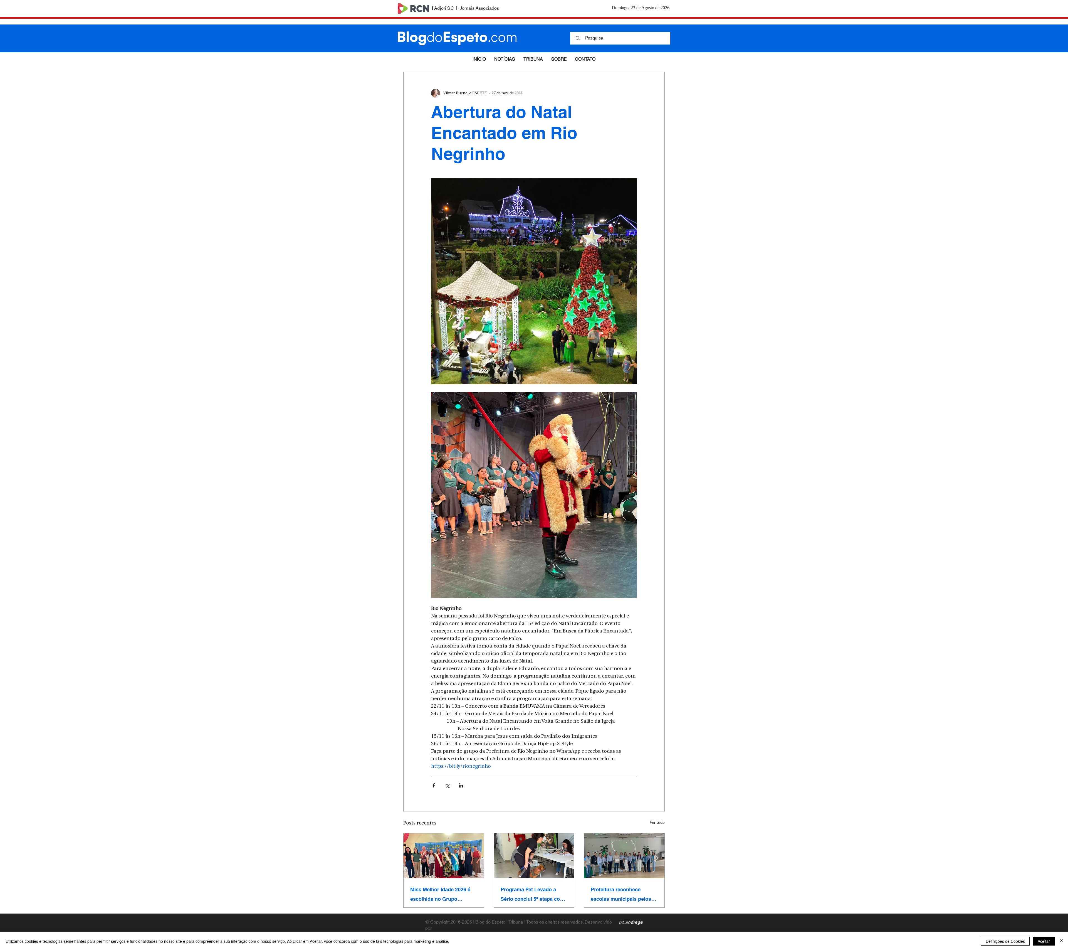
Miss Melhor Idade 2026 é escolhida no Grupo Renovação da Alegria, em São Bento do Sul (441, 894)
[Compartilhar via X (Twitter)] (447, 785)
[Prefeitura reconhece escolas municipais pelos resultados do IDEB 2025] (624, 855)
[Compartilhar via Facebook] (433, 785)
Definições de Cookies (1005, 941)
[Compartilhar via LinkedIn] (461, 785)
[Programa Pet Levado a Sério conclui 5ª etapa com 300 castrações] (534, 855)
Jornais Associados (479, 8)
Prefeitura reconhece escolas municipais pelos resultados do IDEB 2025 (621, 894)
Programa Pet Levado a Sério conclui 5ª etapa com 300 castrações (532, 894)
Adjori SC (444, 8)
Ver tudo (657, 823)
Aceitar (1044, 941)
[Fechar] (1061, 941)
